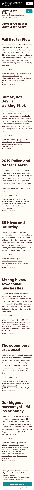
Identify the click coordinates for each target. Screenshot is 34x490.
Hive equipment (12, 261)
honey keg (18, 451)
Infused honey (6, 454)
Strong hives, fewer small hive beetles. (14, 284)
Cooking (5, 445)
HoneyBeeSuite (21, 204)
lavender (14, 454)
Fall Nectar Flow (16, 39)
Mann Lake (21, 206)
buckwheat (15, 80)
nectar (4, 82)
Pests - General (26, 78)
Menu (29, 11)
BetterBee (12, 204)
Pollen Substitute (7, 208)
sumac (13, 144)
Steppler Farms (25, 329)
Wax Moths (5, 331)
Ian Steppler (17, 326)
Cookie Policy (19, 479)
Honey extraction (8, 451)
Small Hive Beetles (13, 329)
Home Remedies (14, 445)
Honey (20, 261)
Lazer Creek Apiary (9, 12)
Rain (29, 388)
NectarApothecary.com (9, 456)
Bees (5, 261)
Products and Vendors (18, 324)
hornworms (23, 80)
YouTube (12, 331)
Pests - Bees (6, 265)
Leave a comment (9, 85)
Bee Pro (5, 204)
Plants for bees (22, 456)
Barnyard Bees (8, 326)
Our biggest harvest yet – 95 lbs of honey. (16, 406)
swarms (18, 144)
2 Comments (7, 149)
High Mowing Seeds (9, 388)
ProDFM (4, 329)
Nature (18, 78)
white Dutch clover (8, 146)
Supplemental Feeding (23, 201)
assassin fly (7, 80)
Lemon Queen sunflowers (10, 206)
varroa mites (6, 458)
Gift (29, 3)
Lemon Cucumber (21, 388)
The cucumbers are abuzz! (16, 347)
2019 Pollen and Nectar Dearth (16, 163)
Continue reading (8, 69)
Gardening (6, 76)
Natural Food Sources (8, 78)
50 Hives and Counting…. (13, 225)
